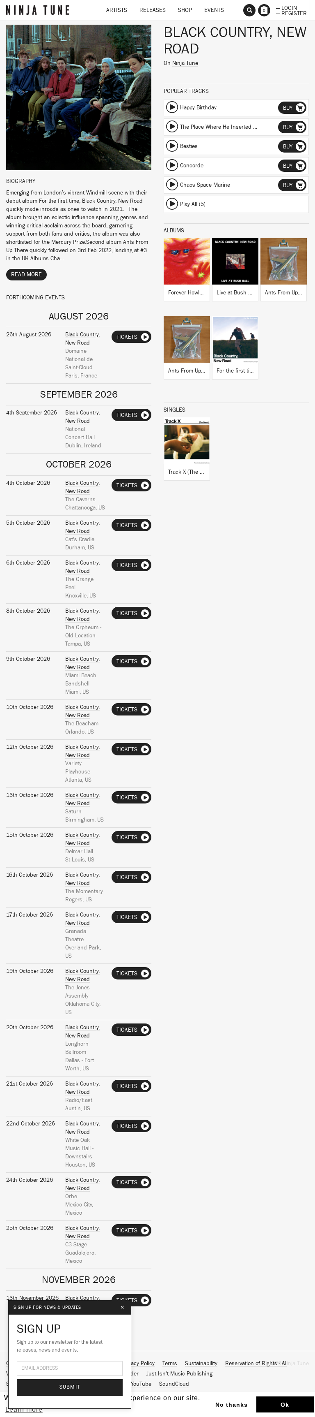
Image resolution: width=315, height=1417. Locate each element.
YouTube (141, 1384)
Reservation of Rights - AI (256, 1363)
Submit (69, 1387)
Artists (116, 10)
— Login (286, 7)
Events (214, 10)
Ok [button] (285, 1404)
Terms (169, 1363)
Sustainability (201, 1363)
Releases (152, 10)
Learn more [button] (24, 1409)
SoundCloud (174, 1384)
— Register (291, 13)
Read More (26, 275)
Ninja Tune (185, 63)
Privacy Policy (138, 1363)
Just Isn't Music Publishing (179, 1374)
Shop (185, 10)
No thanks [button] (231, 1404)
